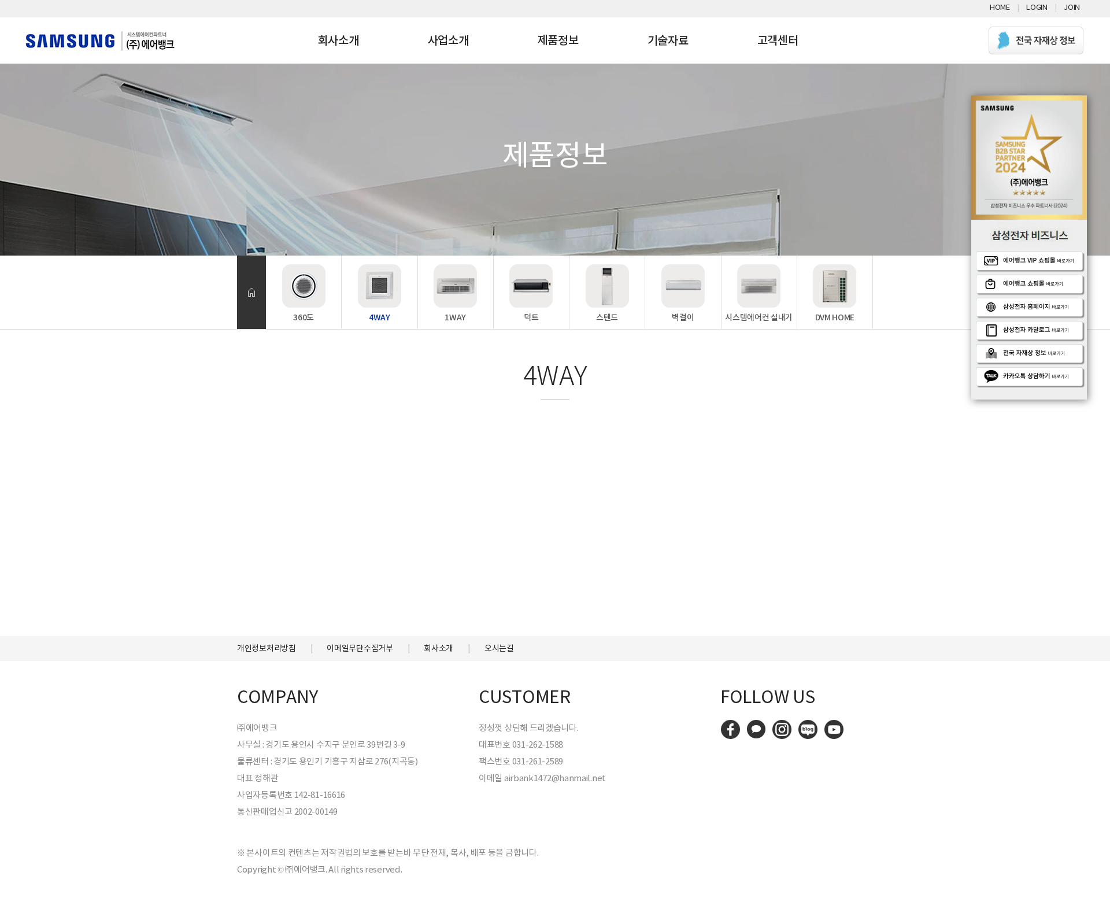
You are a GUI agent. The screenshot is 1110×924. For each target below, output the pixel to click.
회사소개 (338, 40)
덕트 (531, 317)
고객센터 (777, 40)
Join (1072, 7)
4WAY (379, 317)
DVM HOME (835, 317)
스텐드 (607, 317)
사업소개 (448, 40)
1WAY (455, 317)
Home (1000, 7)
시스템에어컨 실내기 (759, 317)
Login (1037, 7)
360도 (303, 317)
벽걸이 (683, 317)
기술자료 (668, 40)
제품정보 (558, 40)
